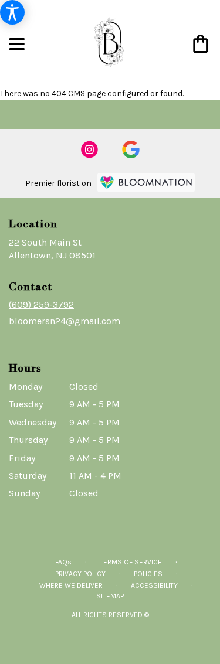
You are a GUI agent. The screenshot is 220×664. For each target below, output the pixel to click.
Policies (148, 574)
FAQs (63, 562)
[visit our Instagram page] (89, 149)
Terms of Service (131, 562)
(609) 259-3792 (41, 304)
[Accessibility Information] (12, 12)
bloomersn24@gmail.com (64, 320)
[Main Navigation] (17, 45)
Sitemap (110, 596)
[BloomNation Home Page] (146, 182)
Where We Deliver (71, 585)
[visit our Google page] (130, 149)
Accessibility (154, 585)
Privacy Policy (80, 574)
